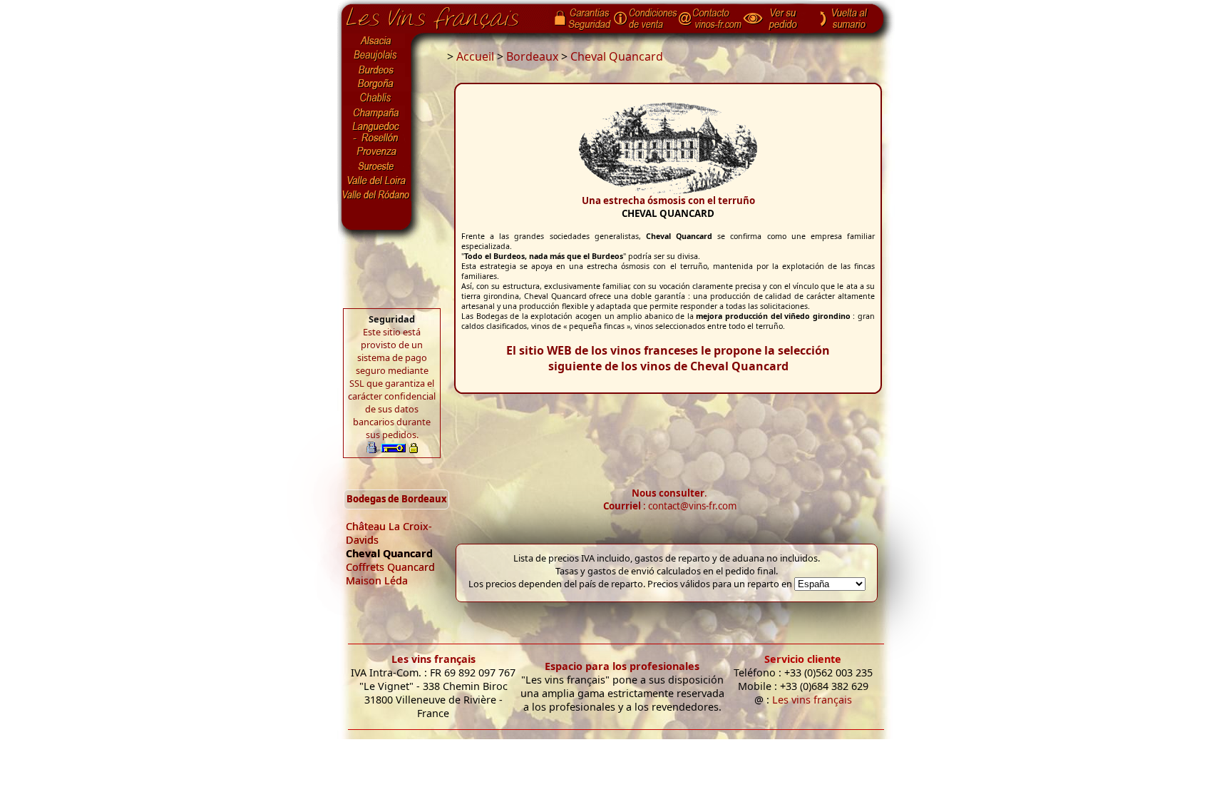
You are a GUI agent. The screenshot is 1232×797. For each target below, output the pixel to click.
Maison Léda (377, 580)
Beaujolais (376, 55)
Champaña (376, 113)
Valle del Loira (376, 180)
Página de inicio (443, 15)
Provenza (376, 152)
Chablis (376, 98)
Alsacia (376, 41)
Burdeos (376, 70)
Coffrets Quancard (390, 567)
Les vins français (433, 659)
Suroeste (376, 166)
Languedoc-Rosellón (376, 132)
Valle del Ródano (376, 194)
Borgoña (376, 84)
